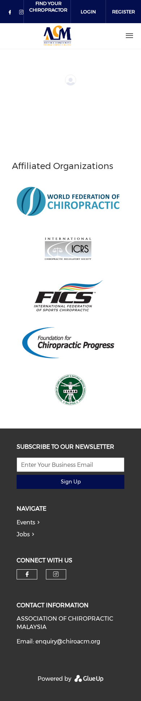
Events (26, 522)
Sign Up (71, 481)
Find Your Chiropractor (48, 6)
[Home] (57, 35)
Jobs (23, 534)
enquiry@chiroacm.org (67, 641)
